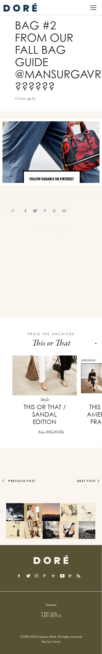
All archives (51, 431)
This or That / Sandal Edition (45, 414)
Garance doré (51, 560)
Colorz (56, 641)
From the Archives (51, 334)
